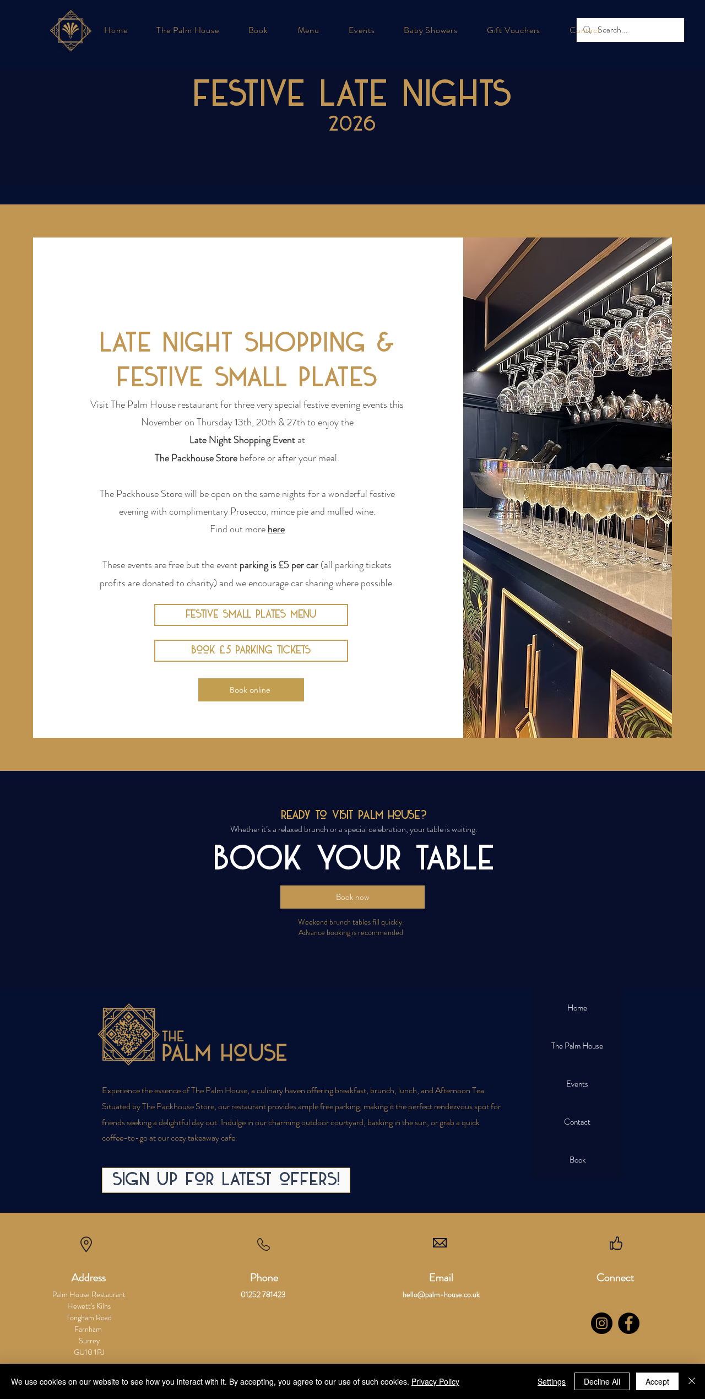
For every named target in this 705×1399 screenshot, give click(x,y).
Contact (577, 1122)
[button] (187, 30)
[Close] (691, 1381)
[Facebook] (628, 1323)
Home (577, 1008)
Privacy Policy (435, 1381)
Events (577, 1084)
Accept (657, 1381)
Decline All (602, 1381)
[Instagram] (601, 1323)
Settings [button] (552, 1381)
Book (577, 1160)
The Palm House (577, 1046)
